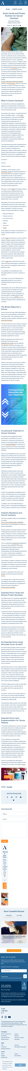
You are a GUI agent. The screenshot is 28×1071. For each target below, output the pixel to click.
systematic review (6, 171)
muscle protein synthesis (8, 587)
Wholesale (17, 1039)
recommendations (11, 444)
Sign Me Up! (5, 885)
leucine (3, 574)
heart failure (11, 83)
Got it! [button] (20, 1065)
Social (2, 1054)
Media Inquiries (5, 1039)
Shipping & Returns (5, 1048)
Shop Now (8, 777)
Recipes (3, 1055)
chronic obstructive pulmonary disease (12, 81)
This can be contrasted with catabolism (12, 522)
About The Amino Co (6, 1034)
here (24, 764)
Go (25, 976)
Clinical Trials (4, 1057)
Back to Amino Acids (15, 950)
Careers (16, 1034)
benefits (9, 787)
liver (24, 332)
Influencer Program (19, 1037)
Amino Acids (17, 9)
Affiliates (16, 1035)
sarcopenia (14, 67)
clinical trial (16, 543)
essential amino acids (7, 343)
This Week (9, 915)
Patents (16, 1054)
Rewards (16, 1045)
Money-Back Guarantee (20, 1047)
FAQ (2, 1045)
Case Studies (17, 1055)
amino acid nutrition (6, 320)
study (12, 189)
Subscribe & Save (5, 1037)
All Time (19, 915)
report (21, 115)
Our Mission (4, 1035)
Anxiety (5, 228)
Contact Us (3, 1047)
